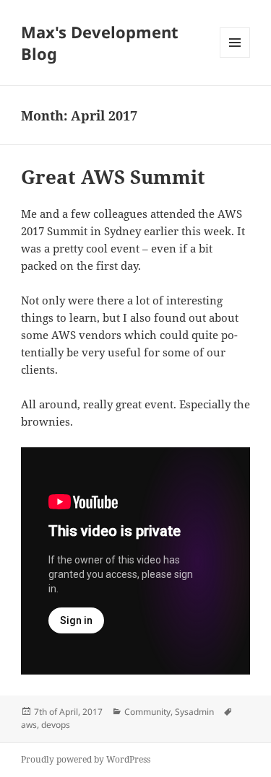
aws (29, 725)
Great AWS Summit (113, 177)
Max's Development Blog (99, 42)
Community (147, 712)
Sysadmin (194, 712)
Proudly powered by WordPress (85, 759)
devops (55, 725)
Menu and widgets (235, 57)
